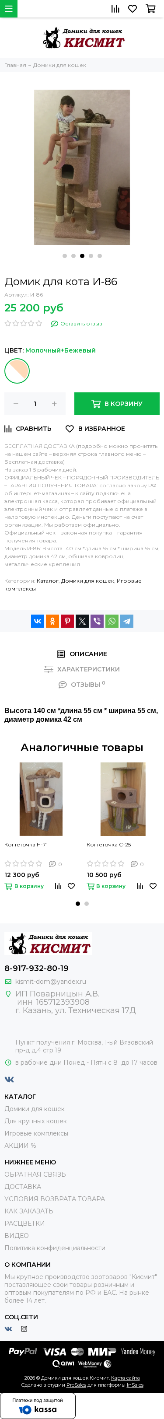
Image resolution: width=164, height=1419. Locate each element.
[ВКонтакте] (37, 621)
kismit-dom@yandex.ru (50, 982)
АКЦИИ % (20, 1146)
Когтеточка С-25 (109, 844)
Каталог (48, 580)
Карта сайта (125, 1378)
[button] (65, 256)
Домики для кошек (87, 580)
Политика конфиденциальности (54, 1248)
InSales (135, 1385)
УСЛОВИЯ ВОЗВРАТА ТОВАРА (54, 1199)
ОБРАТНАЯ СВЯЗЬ (35, 1174)
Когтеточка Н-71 (26, 844)
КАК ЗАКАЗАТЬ (28, 1211)
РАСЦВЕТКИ (24, 1223)
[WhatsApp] (112, 621)
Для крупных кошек (35, 1121)
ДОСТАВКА (22, 1187)
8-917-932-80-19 (36, 968)
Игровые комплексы (36, 1133)
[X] (82, 621)
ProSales (76, 1385)
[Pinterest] (67, 621)
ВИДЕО (16, 1236)
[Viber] (97, 621)
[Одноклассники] (52, 621)
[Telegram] (126, 621)
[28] (17, 371)
